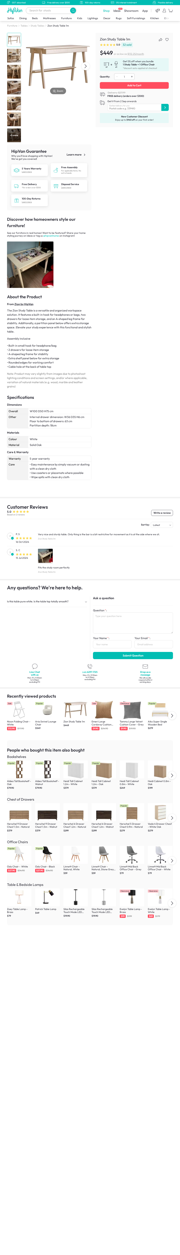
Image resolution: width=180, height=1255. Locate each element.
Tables (24, 25)
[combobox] (51, 10)
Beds (35, 18)
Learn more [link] (74, 154)
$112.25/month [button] (135, 54)
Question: (100, 610)
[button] (73, 10)
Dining (23, 18)
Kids (79, 18)
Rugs (118, 18)
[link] (16, 170)
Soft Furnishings (136, 18)
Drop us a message (145, 673)
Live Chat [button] (34, 673)
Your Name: (101, 638)
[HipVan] (15, 11)
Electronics (170, 18)
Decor (106, 18)
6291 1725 (90, 672)
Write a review (162, 512)
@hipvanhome (51, 235)
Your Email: (142, 638)
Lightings (93, 18)
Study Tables (37, 25)
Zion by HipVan (23, 304)
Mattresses (49, 18)
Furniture (66, 18)
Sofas (10, 18)
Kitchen (154, 18)
